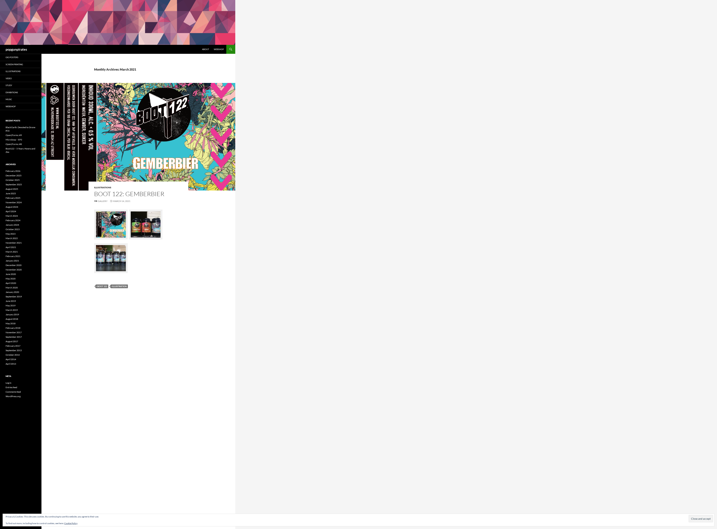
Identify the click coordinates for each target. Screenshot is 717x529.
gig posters (12, 57)
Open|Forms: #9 (14, 135)
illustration (119, 286)
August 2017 (12, 341)
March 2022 (12, 238)
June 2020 (11, 274)
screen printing (14, 64)
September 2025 (14, 184)
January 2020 (12, 292)
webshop (219, 49)
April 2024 (11, 211)
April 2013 (11, 363)
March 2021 (12, 251)
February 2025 (13, 198)
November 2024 (14, 202)
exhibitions (12, 92)
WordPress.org (13, 396)
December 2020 (13, 265)
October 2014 (13, 354)
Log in (8, 382)
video (9, 78)
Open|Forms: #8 (14, 144)
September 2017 (14, 336)
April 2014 (11, 359)
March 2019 (12, 310)
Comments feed (13, 391)
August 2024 (12, 206)
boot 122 (102, 286)
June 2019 (11, 301)
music (9, 99)
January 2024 (12, 224)
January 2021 (12, 260)
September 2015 (14, 350)
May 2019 (10, 305)
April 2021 (11, 247)
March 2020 (12, 287)
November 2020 (14, 269)
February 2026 (13, 171)
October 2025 (13, 180)
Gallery (103, 201)
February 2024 (13, 220)
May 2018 (10, 323)
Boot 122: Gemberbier (129, 194)
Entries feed (11, 387)
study (9, 85)
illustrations (102, 187)
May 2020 (10, 278)
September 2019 (14, 296)
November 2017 (14, 332)
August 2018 (12, 319)
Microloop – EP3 (14, 139)
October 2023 (13, 229)
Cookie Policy (70, 523)
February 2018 (13, 328)
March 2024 (12, 215)
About (205, 49)
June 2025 (11, 193)
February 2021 (13, 256)
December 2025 (13, 175)
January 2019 (12, 314)
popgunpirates (16, 49)
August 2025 (12, 189)
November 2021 (14, 242)
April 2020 (11, 283)
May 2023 (10, 233)
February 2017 (13, 345)
